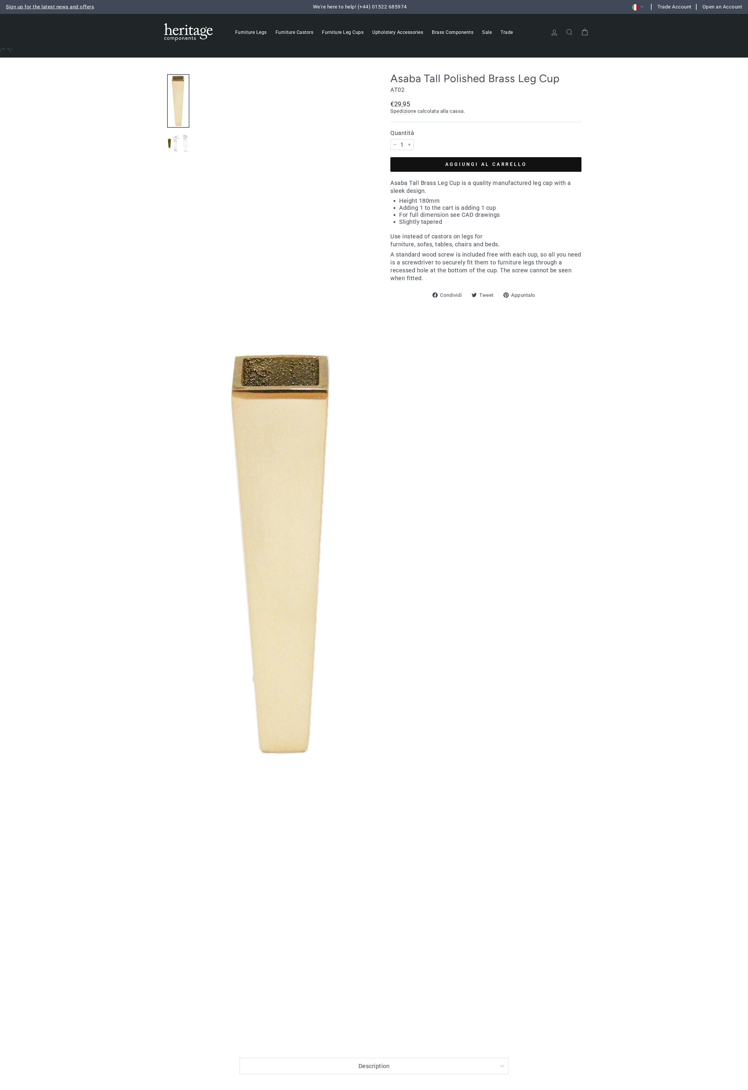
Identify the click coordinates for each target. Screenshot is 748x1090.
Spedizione (403, 111)
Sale (487, 32)
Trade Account (674, 7)
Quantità (402, 132)
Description (374, 1066)
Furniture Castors (295, 32)
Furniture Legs (251, 32)
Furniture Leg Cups (342, 32)
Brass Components (452, 32)
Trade (507, 32)
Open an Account (722, 7)
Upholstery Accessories (397, 32)
